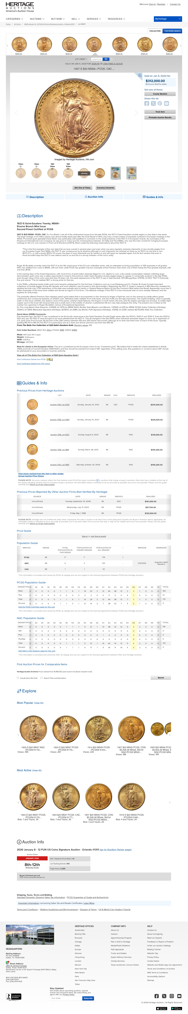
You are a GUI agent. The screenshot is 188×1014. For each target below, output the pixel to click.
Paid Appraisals (117, 949)
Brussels (78, 938)
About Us (115, 930)
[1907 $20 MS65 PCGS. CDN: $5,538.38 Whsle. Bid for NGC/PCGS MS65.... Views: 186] (131, 727)
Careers (114, 934)
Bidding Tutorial (153, 949)
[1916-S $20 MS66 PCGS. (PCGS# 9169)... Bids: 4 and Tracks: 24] (131, 795)
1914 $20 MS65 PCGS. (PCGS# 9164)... (98, 748)
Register (161, 4)
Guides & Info (154, 197)
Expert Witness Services (121, 957)
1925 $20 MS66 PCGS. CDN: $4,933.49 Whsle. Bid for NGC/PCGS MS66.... (164, 749)
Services (92, 18)
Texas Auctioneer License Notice (125, 965)
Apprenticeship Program (121, 938)
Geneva (78, 953)
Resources (115, 18)
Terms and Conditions (27, 909)
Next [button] (136, 112)
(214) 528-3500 (12, 980)
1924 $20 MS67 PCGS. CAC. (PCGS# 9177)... (66, 816)
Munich (78, 965)
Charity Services (118, 961)
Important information (28, 903)
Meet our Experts (154, 938)
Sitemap (150, 980)
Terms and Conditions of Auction (161, 969)
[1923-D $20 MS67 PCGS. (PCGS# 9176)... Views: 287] (66, 727)
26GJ (49, 330)
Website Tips (152, 953)
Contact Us (175, 4)
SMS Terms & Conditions (157, 973)
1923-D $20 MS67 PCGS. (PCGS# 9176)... (66, 748)
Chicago (78, 942)
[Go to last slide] (19, 735)
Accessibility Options (156, 976)
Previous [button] (16, 112)
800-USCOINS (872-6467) (17, 978)
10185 (74, 330)
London (78, 961)
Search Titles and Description (55, 678)
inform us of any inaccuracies (42, 485)
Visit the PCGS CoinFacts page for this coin (36, 607)
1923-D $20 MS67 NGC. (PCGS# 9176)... (33, 748)
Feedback (151, 942)
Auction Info (95, 197)
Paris (77, 976)
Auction (155, 31)
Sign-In (152, 4)
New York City (81, 969)
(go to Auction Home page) (116, 849)
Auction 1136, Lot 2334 (59, 405)
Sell (74, 18)
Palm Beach (80, 973)
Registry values (81, 325)
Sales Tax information (55, 897)
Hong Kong (80, 957)
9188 (62, 330)
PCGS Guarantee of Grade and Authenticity (88, 897)
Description (36, 197)
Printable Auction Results (160, 117)
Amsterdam (80, 930)
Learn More (89, 903)
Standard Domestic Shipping (30, 897)
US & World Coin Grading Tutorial (114, 909)
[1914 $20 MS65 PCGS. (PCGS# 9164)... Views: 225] (98, 727)
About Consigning (155, 934)
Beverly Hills (80, 934)
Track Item (160, 112)
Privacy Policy (153, 957)
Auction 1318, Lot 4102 (59, 435)
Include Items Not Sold (28, 678)
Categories (13, 18)
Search (161, 678)
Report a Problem (166, 942)
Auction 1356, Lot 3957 (60, 420)
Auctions (35, 18)
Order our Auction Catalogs (159, 946)
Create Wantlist (160, 94)
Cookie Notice (153, 961)
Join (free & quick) (113, 64)
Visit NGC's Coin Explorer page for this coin (36, 651)
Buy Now (56, 18)
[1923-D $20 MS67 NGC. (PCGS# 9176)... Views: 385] (33, 727)
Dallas (77, 946)
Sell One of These (82, 188)
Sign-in (18, 54)
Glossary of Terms (88, 909)
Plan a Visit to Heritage (120, 942)
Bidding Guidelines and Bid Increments (59, 909)
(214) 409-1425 (16, 981)
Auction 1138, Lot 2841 (59, 450)
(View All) (38, 702)
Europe (78, 949)
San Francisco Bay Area (85, 980)
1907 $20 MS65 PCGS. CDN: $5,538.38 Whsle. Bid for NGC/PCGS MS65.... (131, 749)
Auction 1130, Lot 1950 (59, 465)
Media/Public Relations (120, 946)
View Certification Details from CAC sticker (33, 364)
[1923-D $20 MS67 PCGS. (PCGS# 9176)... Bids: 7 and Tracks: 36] (33, 795)
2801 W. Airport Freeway (16, 966)
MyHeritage (161, 18)
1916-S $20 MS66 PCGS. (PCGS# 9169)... (131, 816)
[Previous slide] (8, 45)
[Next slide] (180, 45)
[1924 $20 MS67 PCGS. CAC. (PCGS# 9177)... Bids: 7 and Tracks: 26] (66, 795)
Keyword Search (173, 31)
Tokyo (77, 984)
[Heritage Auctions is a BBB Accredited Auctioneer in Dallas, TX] (13, 997)
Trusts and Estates (119, 953)
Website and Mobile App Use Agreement (164, 965)
